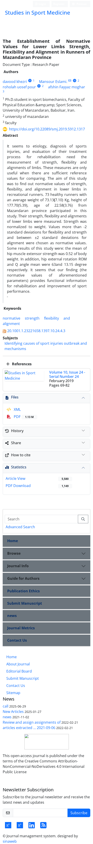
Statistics (18, 467)
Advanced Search (20, 526)
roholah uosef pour (19, 86)
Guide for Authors (23, 578)
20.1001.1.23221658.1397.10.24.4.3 (36, 330)
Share (16, 442)
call (5, 706)
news (12, 615)
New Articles (13, 711)
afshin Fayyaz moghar (66, 86)
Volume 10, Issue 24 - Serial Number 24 (67, 374)
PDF (23, 416)
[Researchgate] (8, 826)
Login (42, 4)
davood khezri (15, 81)
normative (11, 318)
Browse (14, 553)
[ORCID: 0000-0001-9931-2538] (39, 86)
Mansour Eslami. (53, 81)
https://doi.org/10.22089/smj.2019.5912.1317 (47, 129)
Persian (81, 4)
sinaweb (10, 841)
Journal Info (18, 565)
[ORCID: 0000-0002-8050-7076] (74, 80)
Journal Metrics (21, 627)
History (17, 430)
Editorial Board (19, 671)
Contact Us (17, 640)
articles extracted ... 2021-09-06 (29, 727)
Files (15, 397)
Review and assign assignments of (31, 722)
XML (17, 409)
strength (32, 318)
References (21, 363)
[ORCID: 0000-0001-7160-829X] (30, 80)
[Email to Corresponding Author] (70, 80)
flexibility (51, 318)
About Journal (18, 664)
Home (12, 540)
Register (58, 4)
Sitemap (13, 692)
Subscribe (78, 812)
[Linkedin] (31, 826)
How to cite (20, 454)
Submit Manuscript (24, 603)
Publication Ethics (23, 591)
